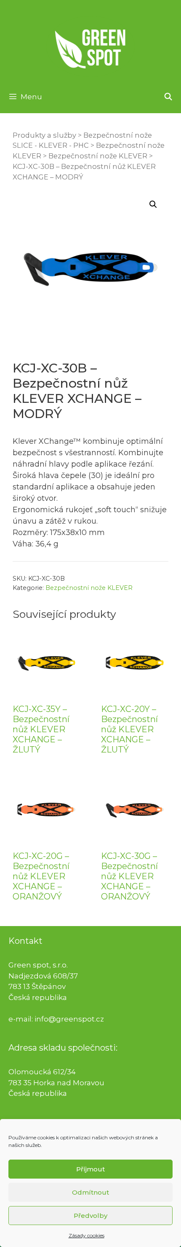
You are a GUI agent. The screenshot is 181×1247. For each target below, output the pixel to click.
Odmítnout (90, 1192)
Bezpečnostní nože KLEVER (97, 156)
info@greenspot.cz (69, 1019)
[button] (153, 204)
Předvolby (90, 1216)
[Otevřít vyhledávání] (168, 97)
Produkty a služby (44, 135)
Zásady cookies (86, 1235)
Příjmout (90, 1169)
